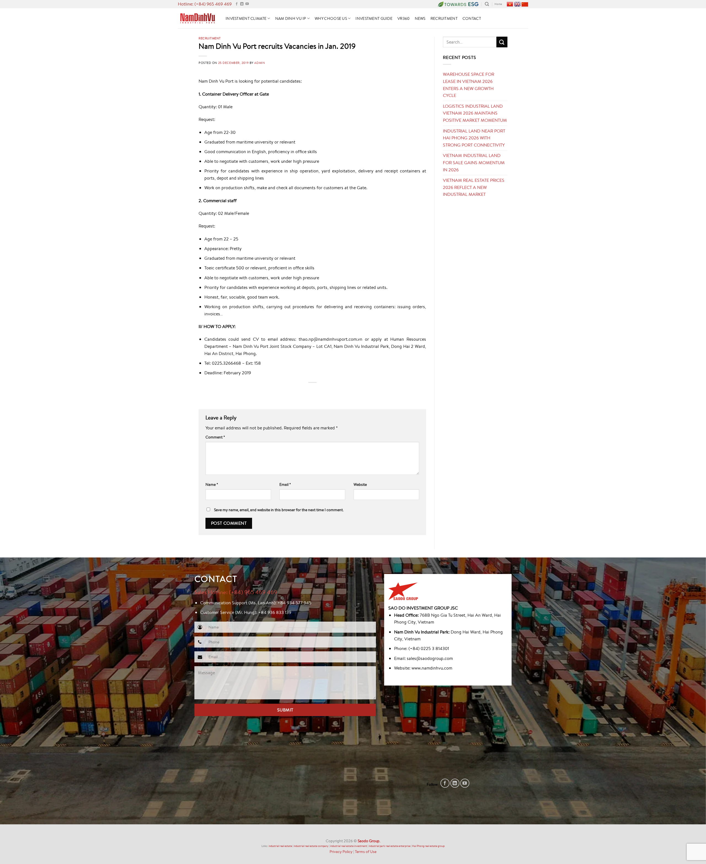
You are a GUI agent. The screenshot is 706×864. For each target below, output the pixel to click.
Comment (215, 437)
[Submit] (501, 42)
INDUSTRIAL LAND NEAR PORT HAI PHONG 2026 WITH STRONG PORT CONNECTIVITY (474, 138)
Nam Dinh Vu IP (290, 18)
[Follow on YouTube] (247, 4)
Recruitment (444, 18)
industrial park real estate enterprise (389, 846)
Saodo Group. (369, 840)
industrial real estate (280, 846)
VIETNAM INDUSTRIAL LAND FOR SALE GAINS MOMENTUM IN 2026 (474, 162)
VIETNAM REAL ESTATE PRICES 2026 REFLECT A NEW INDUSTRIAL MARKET (473, 187)
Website (360, 484)
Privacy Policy (341, 851)
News (420, 18)
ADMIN (259, 63)
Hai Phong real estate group (428, 846)
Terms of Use (365, 851)
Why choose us (331, 18)
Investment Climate (246, 18)
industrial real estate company (311, 846)
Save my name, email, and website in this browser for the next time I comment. (279, 509)
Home (498, 4)
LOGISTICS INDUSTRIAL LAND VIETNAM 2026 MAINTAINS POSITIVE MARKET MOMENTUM (475, 113)
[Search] (487, 4)
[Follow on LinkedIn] (242, 4)
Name (211, 484)
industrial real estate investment (348, 846)
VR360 (403, 18)
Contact (471, 18)
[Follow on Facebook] (236, 4)
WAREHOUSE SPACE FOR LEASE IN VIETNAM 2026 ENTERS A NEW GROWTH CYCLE (468, 84)
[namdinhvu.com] (197, 18)
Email (285, 484)
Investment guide (373, 18)
